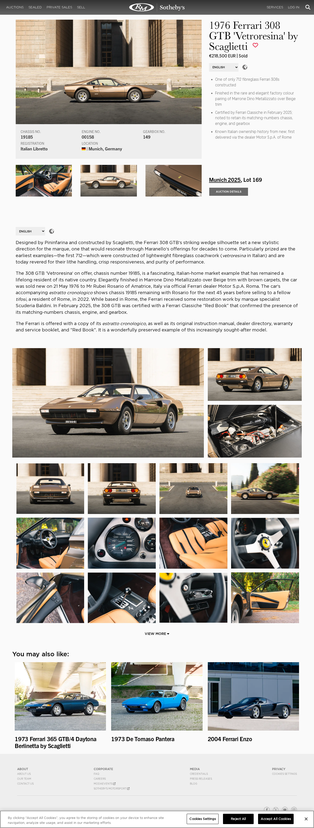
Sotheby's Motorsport (110, 788)
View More (156, 634)
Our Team (24, 778)
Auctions (15, 7)
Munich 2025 (225, 179)
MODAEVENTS (103, 783)
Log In (293, 7)
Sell (81, 7)
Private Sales (59, 7)
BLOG (193, 783)
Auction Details (228, 191)
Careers (100, 778)
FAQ (96, 773)
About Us (24, 773)
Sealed (35, 7)
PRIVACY (279, 769)
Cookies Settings (284, 773)
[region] (157, 819)
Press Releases (201, 778)
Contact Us (25, 783)
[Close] (306, 819)
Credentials (199, 773)
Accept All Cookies (276, 819)
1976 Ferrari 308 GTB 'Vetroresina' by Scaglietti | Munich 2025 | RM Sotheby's (157, 7)
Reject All (238, 819)
